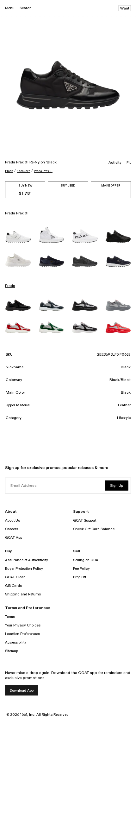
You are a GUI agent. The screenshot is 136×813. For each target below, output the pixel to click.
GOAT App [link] (13, 537)
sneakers (23, 171)
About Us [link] (12, 520)
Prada (9, 171)
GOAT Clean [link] (15, 577)
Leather (124, 405)
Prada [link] (10, 286)
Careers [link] (11, 529)
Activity (114, 163)
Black (126, 393)
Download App (22, 690)
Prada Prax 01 (43, 171)
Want (124, 8)
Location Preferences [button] (22, 634)
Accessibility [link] (15, 642)
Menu (10, 8)
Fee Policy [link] (81, 568)
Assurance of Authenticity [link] (26, 560)
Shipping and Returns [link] (23, 594)
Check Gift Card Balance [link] (93, 529)
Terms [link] (10, 617)
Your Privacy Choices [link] (22, 625)
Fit (129, 163)
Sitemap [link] (11, 651)
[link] (18, 237)
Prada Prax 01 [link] (16, 213)
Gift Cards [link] (13, 586)
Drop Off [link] (79, 577)
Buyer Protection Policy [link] (24, 568)
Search (26, 8)
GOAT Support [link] (84, 520)
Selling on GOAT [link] (86, 560)
